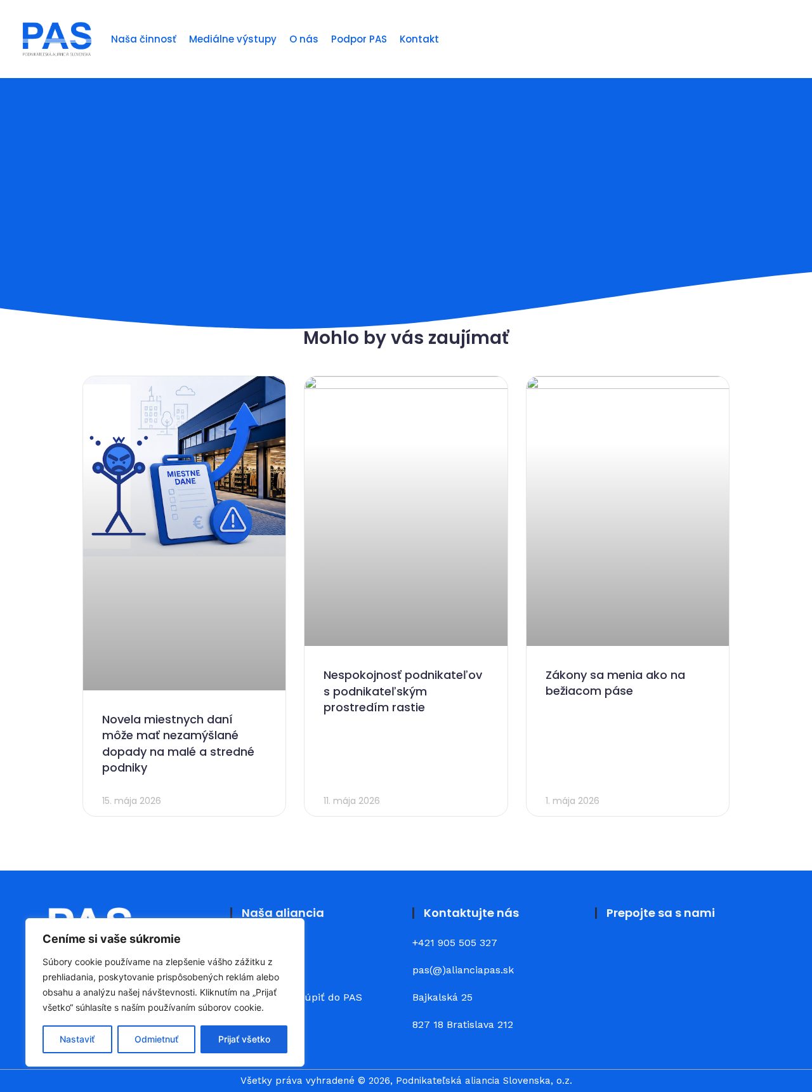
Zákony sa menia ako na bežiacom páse (615, 683)
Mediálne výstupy (233, 39)
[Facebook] (612, 952)
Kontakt (419, 39)
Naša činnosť (143, 39)
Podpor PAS (359, 39)
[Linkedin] (647, 952)
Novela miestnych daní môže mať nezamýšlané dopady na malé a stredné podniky (178, 743)
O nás (303, 39)
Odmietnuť (156, 1039)
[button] (784, 39)
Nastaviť (77, 1039)
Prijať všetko (244, 1039)
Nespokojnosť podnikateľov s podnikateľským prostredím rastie (403, 690)
